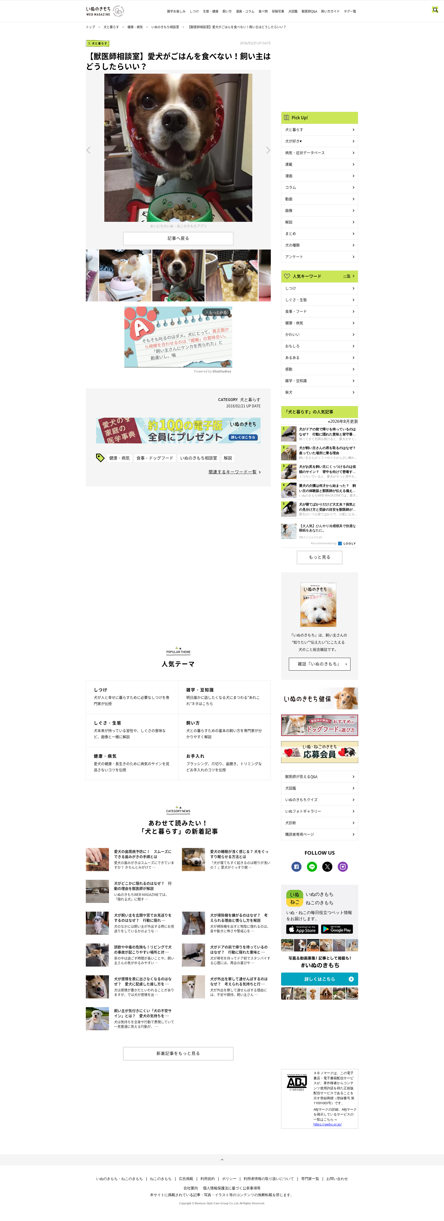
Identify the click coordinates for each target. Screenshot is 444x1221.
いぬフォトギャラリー (303, 811)
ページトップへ (222, 1160)
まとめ (290, 233)
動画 (288, 198)
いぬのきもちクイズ (301, 799)
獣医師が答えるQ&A (301, 776)
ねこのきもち (161, 1178)
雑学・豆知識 (296, 380)
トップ (90, 27)
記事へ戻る (178, 238)
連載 (288, 164)
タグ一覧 (350, 11)
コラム (290, 187)
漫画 (288, 175)
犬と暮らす (111, 27)
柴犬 (288, 392)
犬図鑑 (293, 11)
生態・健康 (210, 11)
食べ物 (263, 11)
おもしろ (292, 345)
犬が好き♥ (293, 141)
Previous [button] (88, 149)
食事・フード (296, 311)
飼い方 (227, 11)
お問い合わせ (337, 1178)
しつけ (194, 11)
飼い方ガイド (330, 11)
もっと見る (320, 557)
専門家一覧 (310, 1178)
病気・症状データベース (305, 152)
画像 (288, 210)
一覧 (346, 275)
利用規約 (207, 1178)
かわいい (292, 334)
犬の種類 (292, 244)
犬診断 (290, 822)
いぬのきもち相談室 (165, 27)
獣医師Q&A (309, 11)
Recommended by (324, 543)
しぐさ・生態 (296, 299)
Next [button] (268, 149)
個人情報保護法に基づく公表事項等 (232, 1188)
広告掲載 (186, 1178)
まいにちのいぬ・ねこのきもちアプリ (178, 225)
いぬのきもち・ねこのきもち (119, 1178)
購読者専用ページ (299, 834)
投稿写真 (278, 11)
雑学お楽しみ (176, 11)
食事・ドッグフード (154, 458)
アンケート (294, 256)
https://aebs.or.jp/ (327, 1124)
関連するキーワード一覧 (233, 472)
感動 (288, 368)
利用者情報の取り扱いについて (269, 1178)
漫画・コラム (245, 11)
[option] (178, 150)
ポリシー (229, 1178)
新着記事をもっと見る (178, 1053)
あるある (292, 357)
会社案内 (190, 1188)
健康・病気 (135, 27)
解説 (228, 458)
